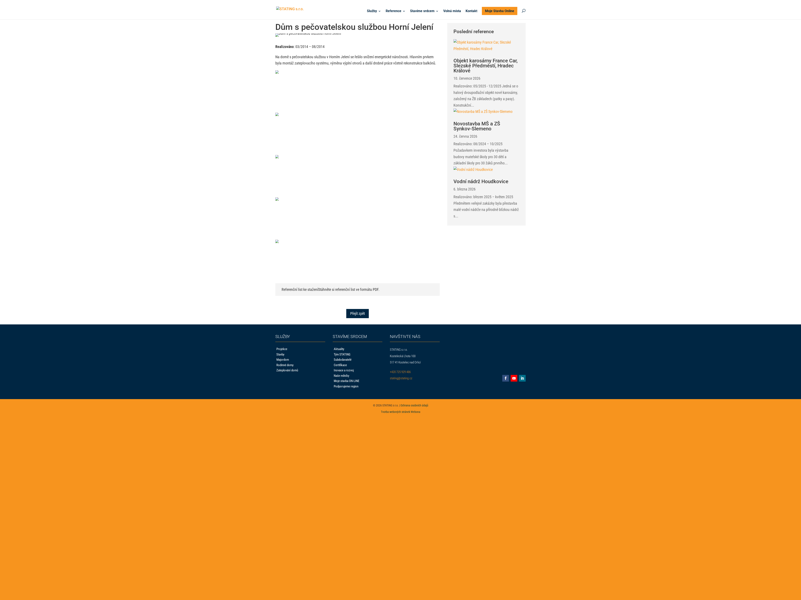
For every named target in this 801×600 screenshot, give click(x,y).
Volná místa (452, 11)
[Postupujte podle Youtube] (514, 378)
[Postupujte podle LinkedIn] (522, 378)
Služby (372, 11)
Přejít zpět (357, 313)
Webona (415, 411)
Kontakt (471, 11)
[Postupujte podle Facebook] (505, 378)
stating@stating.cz (401, 378)
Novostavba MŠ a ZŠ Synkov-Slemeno (476, 126)
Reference (393, 11)
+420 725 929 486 (400, 372)
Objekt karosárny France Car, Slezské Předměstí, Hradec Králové (485, 66)
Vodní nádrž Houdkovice (480, 181)
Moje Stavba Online (499, 11)
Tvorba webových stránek (395, 411)
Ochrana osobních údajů (414, 405)
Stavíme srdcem (422, 11)
